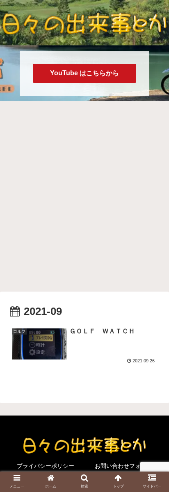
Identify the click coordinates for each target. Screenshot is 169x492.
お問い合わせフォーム (123, 466)
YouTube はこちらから (84, 73)
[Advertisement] (84, 195)
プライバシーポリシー (45, 466)
